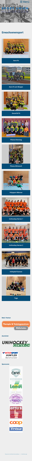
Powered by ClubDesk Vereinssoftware (12, 454)
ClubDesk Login (24, 454)
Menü (25, 1)
